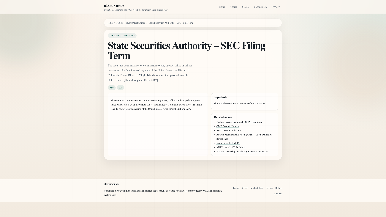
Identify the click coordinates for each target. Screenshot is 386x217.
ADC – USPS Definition (228, 130)
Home (222, 6)
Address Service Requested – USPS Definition (239, 122)
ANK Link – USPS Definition (231, 147)
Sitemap (278, 193)
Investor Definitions (135, 22)
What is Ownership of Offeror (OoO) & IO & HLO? (242, 151)
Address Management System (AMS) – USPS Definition (244, 134)
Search (245, 6)
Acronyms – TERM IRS (228, 143)
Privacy (276, 6)
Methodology (260, 6)
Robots (278, 187)
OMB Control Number (227, 126)
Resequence (222, 138)
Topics (233, 6)
